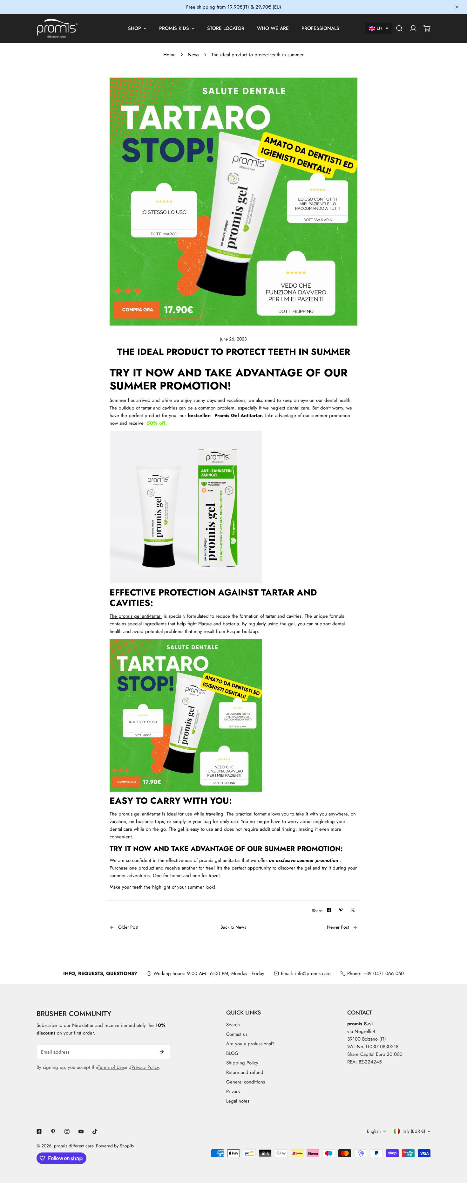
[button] (378, 28)
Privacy (233, 1091)
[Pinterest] (53, 1131)
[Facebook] (39, 1131)
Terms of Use (111, 1067)
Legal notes (237, 1100)
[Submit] (161, 1051)
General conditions (245, 1081)
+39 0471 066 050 (383, 973)
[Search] (399, 28)
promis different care (73, 1146)
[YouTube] (81, 1131)
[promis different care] (57, 28)
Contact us (236, 1034)
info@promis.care (313, 973)
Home (169, 54)
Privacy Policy (145, 1067)
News (193, 54)
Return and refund (244, 1072)
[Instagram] (67, 1131)
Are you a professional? (250, 1043)
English (374, 1131)
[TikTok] (95, 1131)
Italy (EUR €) (414, 1131)
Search (233, 1024)
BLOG (232, 1053)
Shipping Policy (242, 1062)
